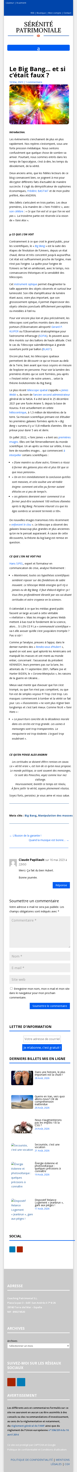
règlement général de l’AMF (28, 1425)
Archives (12, 1341)
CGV (67, 1464)
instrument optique (25, 284)
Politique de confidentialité (22, 1449)
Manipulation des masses (55, 815)
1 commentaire (33, 82)
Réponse (61, 885)
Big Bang (40, 246)
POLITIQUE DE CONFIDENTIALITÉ (32, 1460)
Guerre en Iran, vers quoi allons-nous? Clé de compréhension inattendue (50, 1100)
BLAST (47, 349)
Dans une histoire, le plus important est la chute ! (50, 1073)
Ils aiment (21, 2)
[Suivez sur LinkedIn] (12, 1249)
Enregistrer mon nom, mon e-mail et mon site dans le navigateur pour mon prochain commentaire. (39, 993)
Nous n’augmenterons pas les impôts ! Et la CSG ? (48, 1122)
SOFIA (43, 336)
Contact (67, 12)
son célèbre (16, 211)
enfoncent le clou (21, 524)
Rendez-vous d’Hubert (49, 647)
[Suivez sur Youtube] (20, 1249)
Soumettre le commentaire (50, 1006)
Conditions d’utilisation (54, 1449)
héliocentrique (17, 412)
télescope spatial (37, 390)
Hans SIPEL (16, 563)
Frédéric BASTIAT (38, 191)
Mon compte (54, 12)
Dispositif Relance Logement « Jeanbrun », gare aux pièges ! (49, 1202)
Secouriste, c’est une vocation (47, 1146)
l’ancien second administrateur (51, 394)
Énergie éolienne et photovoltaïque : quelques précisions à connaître (48, 1167)
